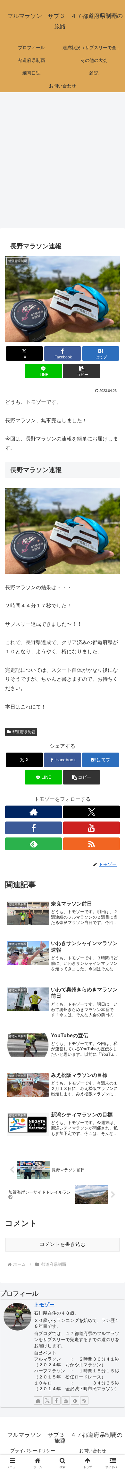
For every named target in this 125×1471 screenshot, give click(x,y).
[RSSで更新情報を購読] (91, 843)
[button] (81, 371)
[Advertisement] (62, 162)
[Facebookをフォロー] (33, 828)
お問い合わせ (92, 1450)
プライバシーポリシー (32, 1450)
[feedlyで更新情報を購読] (33, 843)
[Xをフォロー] (91, 812)
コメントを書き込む (62, 1244)
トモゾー (44, 1304)
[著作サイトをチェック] (33, 812)
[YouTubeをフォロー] (91, 828)
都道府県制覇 (23, 732)
